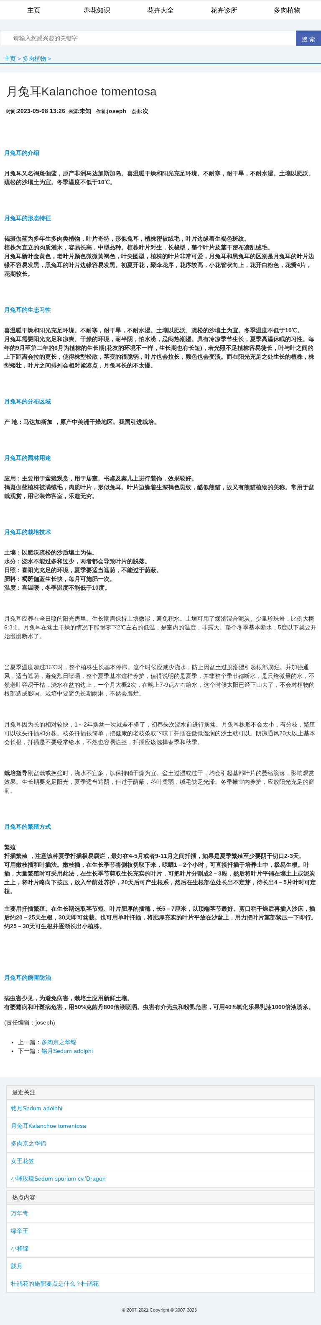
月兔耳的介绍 (21, 152)
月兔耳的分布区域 (27, 401)
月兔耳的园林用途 (27, 458)
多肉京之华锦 (58, 1042)
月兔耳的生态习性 (27, 309)
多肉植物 (34, 58)
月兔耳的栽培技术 (27, 532)
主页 (10, 58)
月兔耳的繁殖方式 (27, 826)
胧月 (17, 1266)
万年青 (19, 1213)
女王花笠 (22, 1161)
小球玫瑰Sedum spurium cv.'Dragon (58, 1178)
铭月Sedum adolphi (67, 1051)
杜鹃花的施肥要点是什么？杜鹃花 (55, 1283)
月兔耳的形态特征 (27, 218)
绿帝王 (19, 1230)
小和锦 (19, 1248)
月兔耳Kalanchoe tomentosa (48, 1125)
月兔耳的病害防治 (27, 977)
